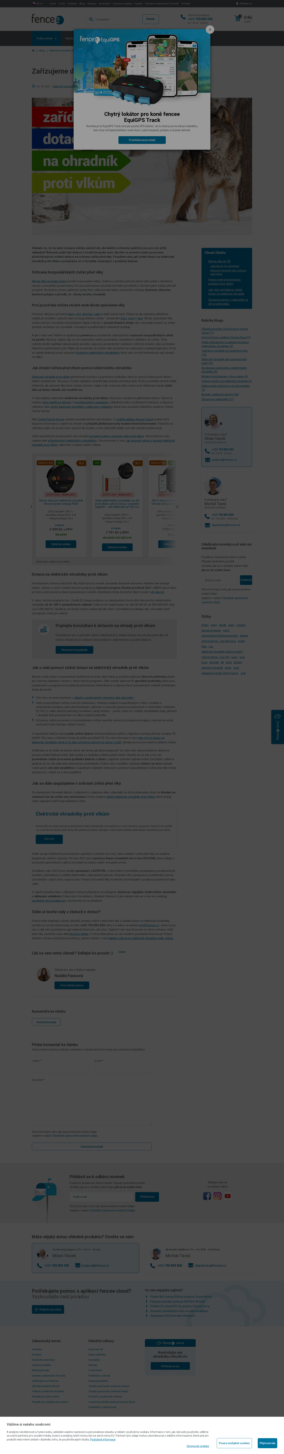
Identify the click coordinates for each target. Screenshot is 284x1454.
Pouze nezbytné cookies (234, 1443)
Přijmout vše (267, 1443)
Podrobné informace (103, 1439)
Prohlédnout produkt (142, 140)
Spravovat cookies (198, 1446)
